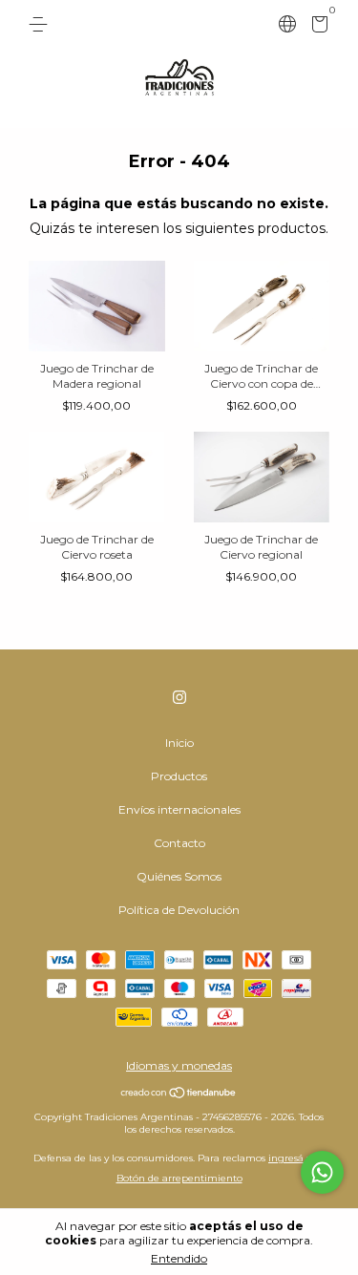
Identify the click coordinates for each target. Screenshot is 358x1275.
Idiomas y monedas (179, 1065)
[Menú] (41, 24)
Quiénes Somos (179, 876)
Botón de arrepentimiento (179, 1178)
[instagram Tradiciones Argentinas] (179, 697)
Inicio (179, 742)
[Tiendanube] (179, 1094)
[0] (316, 27)
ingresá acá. (296, 1158)
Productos (179, 776)
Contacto (179, 843)
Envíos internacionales (179, 809)
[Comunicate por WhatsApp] (322, 1172)
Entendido (179, 1258)
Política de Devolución (179, 910)
